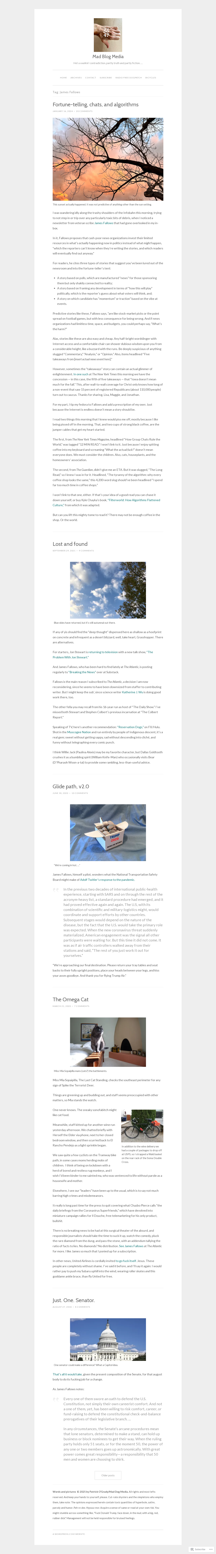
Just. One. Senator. (74, 1300)
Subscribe (106, 77)
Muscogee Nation (79, 732)
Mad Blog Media (108, 56)
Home (63, 77)
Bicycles (150, 77)
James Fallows (103, 223)
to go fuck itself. (126, 1261)
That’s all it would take (67, 1374)
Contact (90, 77)
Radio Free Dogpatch (129, 77)
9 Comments (86, 550)
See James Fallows (131, 1246)
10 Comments (80, 793)
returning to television (103, 652)
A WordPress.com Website (69, 1534)
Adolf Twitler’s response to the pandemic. (107, 879)
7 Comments (81, 1006)
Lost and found (70, 544)
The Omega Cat (71, 999)
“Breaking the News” (82, 672)
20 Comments (84, 111)
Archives (76, 77)
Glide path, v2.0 (71, 786)
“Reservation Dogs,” (130, 727)
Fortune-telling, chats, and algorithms (96, 104)
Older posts (108, 1475)
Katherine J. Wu (132, 692)
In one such (80, 374)
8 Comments (82, 1307)
